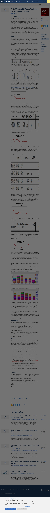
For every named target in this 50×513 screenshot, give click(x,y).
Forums (25, 1)
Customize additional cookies (10, 510)
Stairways (21, 1)
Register (36, 1)
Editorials (17, 1)
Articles (12, 1)
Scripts (28, 1)
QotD (32, 1)
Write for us (45, 1)
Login (39, 1)
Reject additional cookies (22, 508)
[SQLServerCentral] (2, 1)
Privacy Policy (27, 505)
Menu (49, 1)
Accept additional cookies (10, 508)
